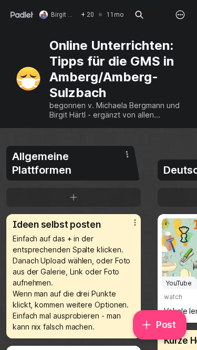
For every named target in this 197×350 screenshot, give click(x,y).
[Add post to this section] (73, 197)
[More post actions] (128, 227)
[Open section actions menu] (127, 154)
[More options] (180, 14)
